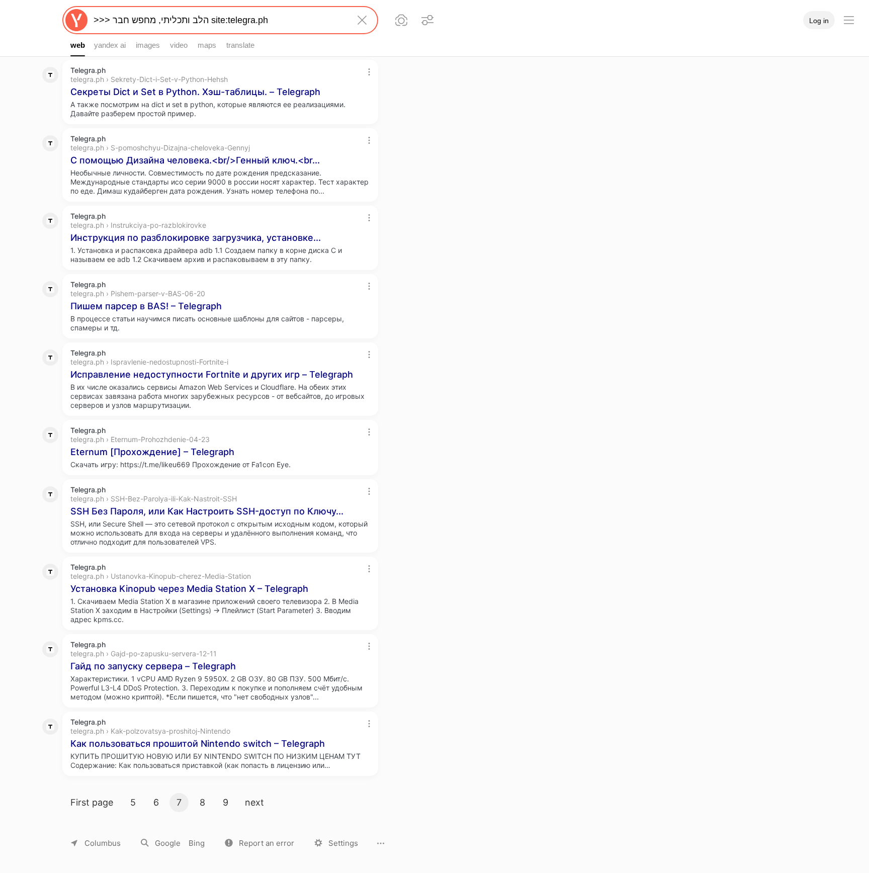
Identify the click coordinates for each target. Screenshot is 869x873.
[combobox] (218, 20)
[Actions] (369, 72)
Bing (197, 843)
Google (168, 843)
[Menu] (849, 20)
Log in (819, 21)
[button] (259, 843)
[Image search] (401, 20)
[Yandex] (76, 20)
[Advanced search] (427, 20)
